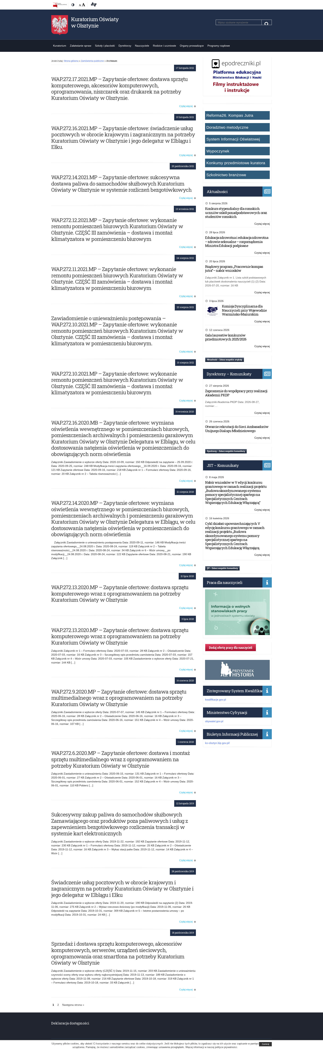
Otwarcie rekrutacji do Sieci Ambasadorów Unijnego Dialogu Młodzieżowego (236, 428)
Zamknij (265, 1044)
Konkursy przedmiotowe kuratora (235, 163)
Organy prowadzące (192, 45)
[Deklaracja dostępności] (93, 5)
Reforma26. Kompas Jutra (229, 115)
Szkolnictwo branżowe (226, 175)
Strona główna (71, 61)
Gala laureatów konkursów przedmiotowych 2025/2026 (225, 337)
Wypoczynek (217, 151)
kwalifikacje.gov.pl (215, 699)
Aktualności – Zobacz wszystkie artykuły (224, 359)
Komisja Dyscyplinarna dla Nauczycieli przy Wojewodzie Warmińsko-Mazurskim (244, 310)
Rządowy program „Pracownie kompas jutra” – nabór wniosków (234, 268)
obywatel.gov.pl (214, 721)
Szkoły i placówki (105, 45)
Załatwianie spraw (80, 45)
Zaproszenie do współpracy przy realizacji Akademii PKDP (236, 393)
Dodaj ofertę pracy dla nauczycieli (230, 647)
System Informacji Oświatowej (233, 139)
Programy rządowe (218, 45)
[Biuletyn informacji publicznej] (60, 5)
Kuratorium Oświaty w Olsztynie (95, 22)
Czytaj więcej (187, 106)
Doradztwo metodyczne (227, 127)
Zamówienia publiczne (92, 61)
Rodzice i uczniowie (164, 45)
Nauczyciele (142, 45)
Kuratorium (59, 45)
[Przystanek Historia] (237, 677)
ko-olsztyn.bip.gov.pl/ (217, 742)
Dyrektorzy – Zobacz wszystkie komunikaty (226, 451)
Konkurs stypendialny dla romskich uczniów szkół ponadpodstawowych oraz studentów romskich (236, 212)
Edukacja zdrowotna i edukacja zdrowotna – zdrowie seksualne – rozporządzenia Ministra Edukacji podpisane (236, 241)
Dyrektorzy (125, 45)
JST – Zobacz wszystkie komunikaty (222, 568)
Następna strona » (73, 1004)
